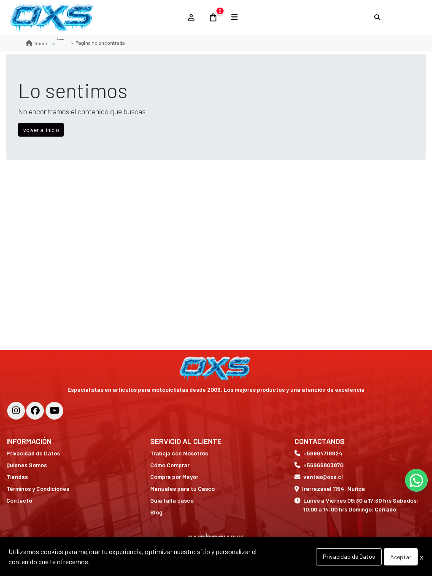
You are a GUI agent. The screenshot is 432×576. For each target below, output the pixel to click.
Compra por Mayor (174, 476)
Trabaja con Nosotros (179, 453)
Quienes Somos (26, 464)
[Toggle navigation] (234, 17)
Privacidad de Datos (33, 453)
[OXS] (92, 17)
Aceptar (400, 556)
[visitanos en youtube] (54, 411)
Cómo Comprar (169, 464)
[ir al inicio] (216, 368)
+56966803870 (323, 464)
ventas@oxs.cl (323, 476)
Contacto (19, 500)
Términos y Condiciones (37, 488)
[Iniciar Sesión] (190, 17)
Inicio (41, 43)
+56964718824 (323, 453)
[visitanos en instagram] (16, 411)
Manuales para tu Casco (182, 488)
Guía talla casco (172, 500)
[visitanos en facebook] (35, 411)
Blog (156, 512)
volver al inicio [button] (41, 129)
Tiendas (17, 476)
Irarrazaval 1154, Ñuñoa (333, 488)
